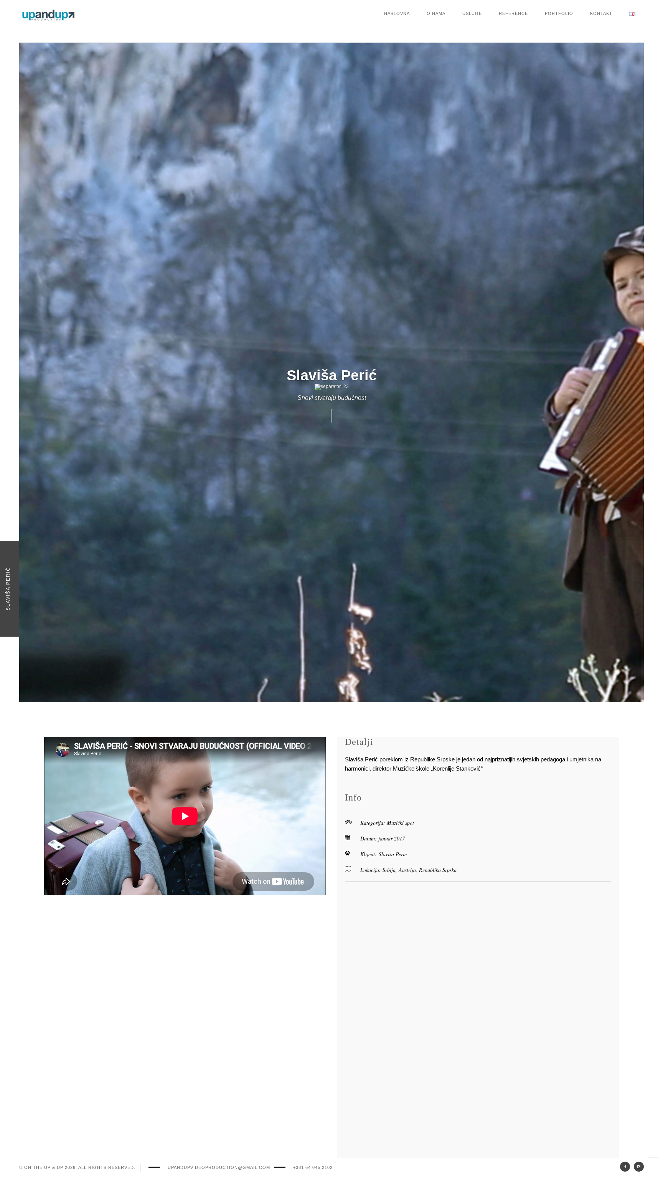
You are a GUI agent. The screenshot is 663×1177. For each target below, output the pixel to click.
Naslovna (397, 13)
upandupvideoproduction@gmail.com (219, 1167)
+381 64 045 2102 (313, 1167)
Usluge (472, 13)
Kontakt (601, 13)
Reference (513, 13)
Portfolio (559, 13)
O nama (436, 13)
